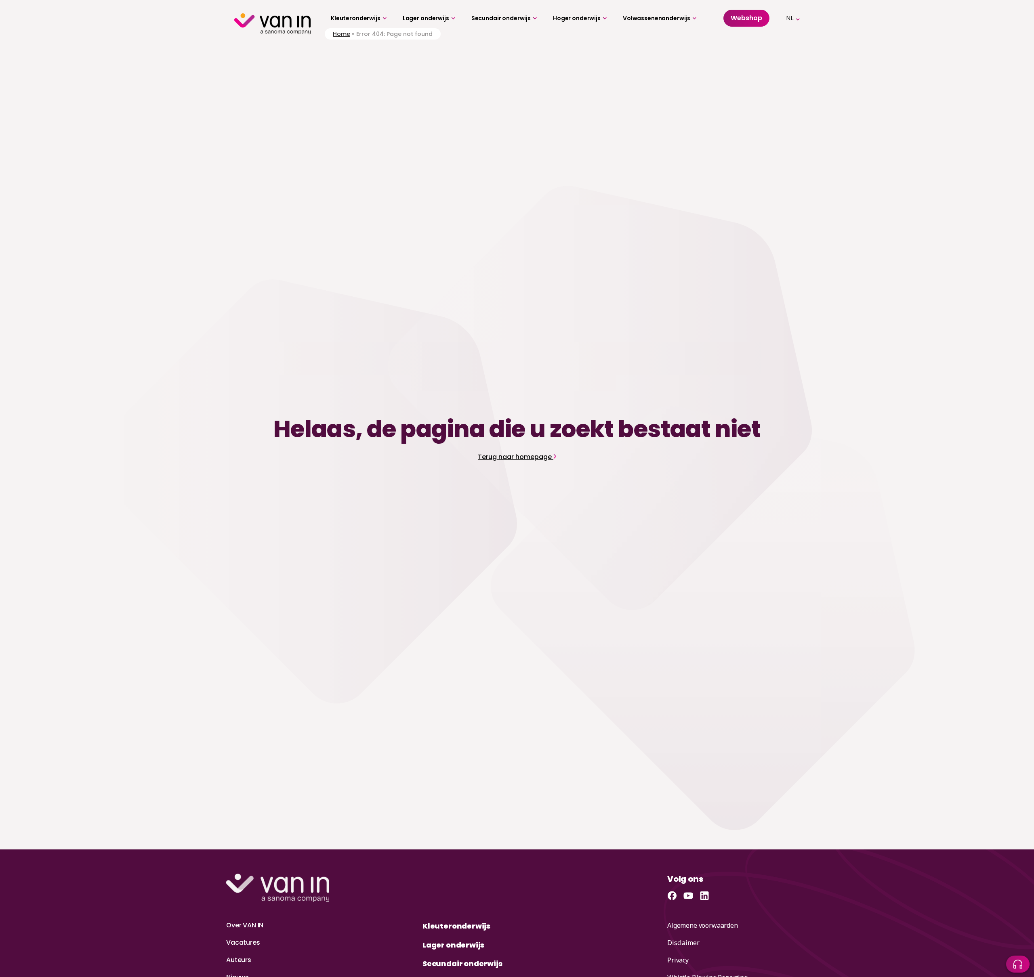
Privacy (678, 960)
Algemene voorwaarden (702, 925)
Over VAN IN (244, 925)
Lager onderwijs (426, 18)
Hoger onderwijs (577, 18)
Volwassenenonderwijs (656, 18)
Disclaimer (683, 942)
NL (790, 18)
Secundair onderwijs (501, 18)
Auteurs (238, 959)
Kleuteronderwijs (355, 18)
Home (341, 34)
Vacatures (243, 942)
